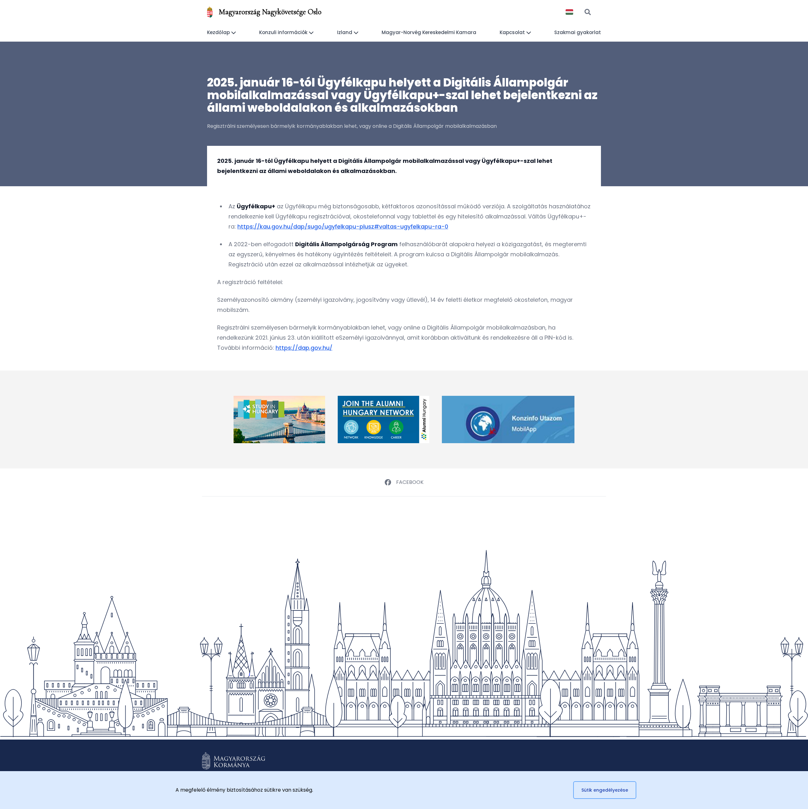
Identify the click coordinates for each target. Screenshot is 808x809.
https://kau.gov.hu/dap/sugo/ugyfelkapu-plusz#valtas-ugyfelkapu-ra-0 (342, 226)
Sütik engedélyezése (604, 790)
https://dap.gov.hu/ (304, 348)
